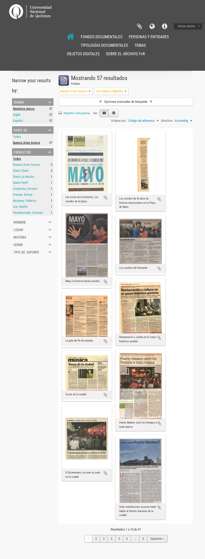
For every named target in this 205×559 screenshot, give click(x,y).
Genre (18, 244)
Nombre (20, 222)
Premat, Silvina (22, 194)
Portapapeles (139, 26)
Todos (17, 136)
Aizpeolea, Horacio (25, 188)
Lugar (18, 229)
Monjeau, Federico (24, 200)
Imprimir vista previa (76, 113)
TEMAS (140, 45)
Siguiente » (157, 538)
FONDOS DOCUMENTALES (101, 36)
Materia (20, 237)
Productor (22, 152)
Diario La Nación (23, 176)
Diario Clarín (20, 170)
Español (18, 120)
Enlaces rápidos (164, 26)
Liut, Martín (20, 206)
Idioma (152, 26)
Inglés (16, 114)
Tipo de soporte (26, 252)
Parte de (20, 130)
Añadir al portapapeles (105, 197)
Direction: (167, 120)
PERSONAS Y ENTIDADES (149, 36)
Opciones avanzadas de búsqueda (125, 102)
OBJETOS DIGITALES (83, 54)
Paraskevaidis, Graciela (28, 212)
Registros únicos (23, 108)
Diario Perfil (20, 182)
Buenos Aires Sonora (26, 142)
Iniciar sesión (186, 26)
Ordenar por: (119, 120)
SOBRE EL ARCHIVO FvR (125, 54)
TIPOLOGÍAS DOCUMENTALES (104, 45)
